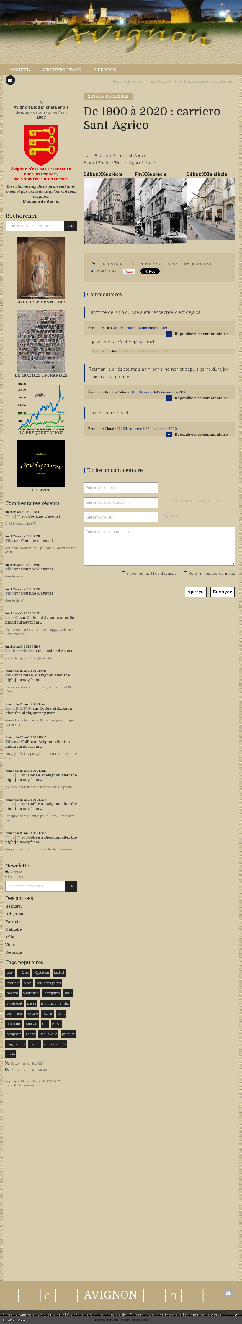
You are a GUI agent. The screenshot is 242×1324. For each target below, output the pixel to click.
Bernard (13, 906)
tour (10, 972)
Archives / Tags (61, 69)
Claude (110, 429)
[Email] (10, 80)
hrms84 (12, 618)
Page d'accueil (159, 81)
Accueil (19, 69)
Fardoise (14, 921)
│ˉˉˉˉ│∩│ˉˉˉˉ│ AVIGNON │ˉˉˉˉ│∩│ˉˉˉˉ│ (110, 1295)
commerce (14, 1013)
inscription (52, 993)
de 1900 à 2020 (151, 264)
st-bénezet (14, 1003)
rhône (30, 1033)
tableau (31, 1023)
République (48, 1033)
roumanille (205, 264)
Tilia (9, 541)
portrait (13, 983)
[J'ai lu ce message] (236, 1314)
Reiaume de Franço (127, 81)
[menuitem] (22, 69)
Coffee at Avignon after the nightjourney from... (40, 620)
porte (11, 1054)
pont (61, 1013)
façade (34, 1044)
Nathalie (13, 929)
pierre (31, 1003)
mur (68, 993)
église (56, 1023)
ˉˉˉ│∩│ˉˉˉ (12, 516)
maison (12, 993)
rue (44, 1023)
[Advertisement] (23, 1182)
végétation (41, 972)
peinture (68, 1033)
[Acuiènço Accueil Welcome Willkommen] (41, 145)
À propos (105, 69)
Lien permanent (111, 264)
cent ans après (55, 1044)
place (27, 983)
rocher (48, 1013)
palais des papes (48, 983)
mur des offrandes (55, 1003)
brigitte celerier (19, 651)
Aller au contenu (19, 5)
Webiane (13, 952)
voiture (32, 1013)
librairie (188, 264)
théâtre (23, 972)
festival (59, 972)
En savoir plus (13, 1319)
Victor (11, 944)
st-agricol (172, 264)
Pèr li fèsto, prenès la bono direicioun (206, 81)
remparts (14, 1033)
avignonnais (16, 1044)
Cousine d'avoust (44, 516)
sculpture (14, 1023)
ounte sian (31, 993)
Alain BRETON (18, 708)
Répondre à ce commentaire (201, 334)
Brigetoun (14, 914)
